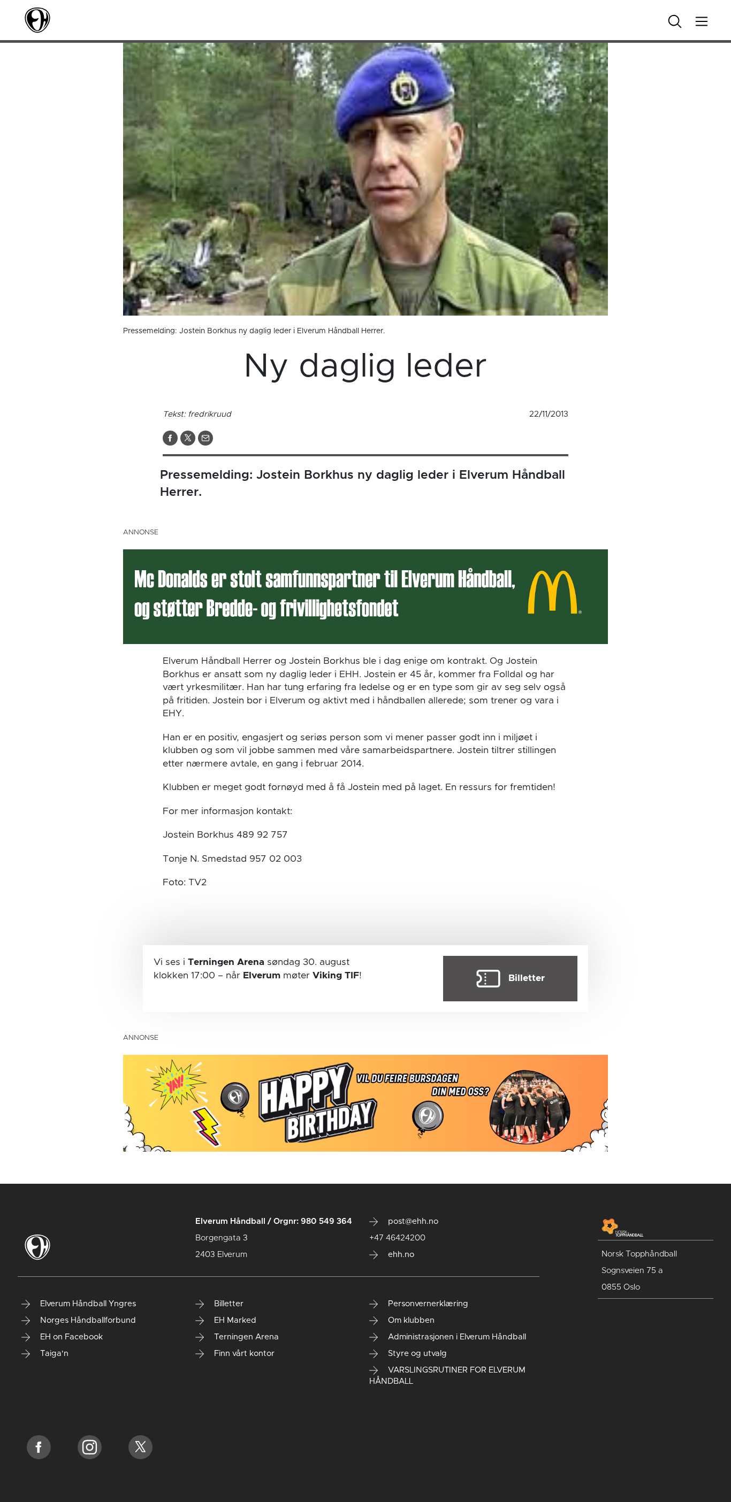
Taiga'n (53, 1354)
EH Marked (234, 1320)
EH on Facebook (70, 1337)
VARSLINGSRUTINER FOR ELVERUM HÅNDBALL (447, 1375)
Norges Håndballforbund (87, 1320)
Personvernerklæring (427, 1304)
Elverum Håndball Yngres (87, 1304)
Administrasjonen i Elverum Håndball (456, 1337)
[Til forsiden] (37, 20)
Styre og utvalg (416, 1354)
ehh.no (400, 1255)
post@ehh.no (412, 1221)
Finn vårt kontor (243, 1354)
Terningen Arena (245, 1337)
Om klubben (410, 1320)
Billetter (227, 1304)
